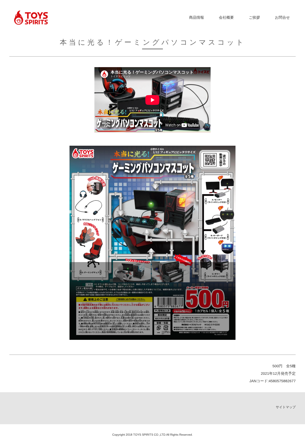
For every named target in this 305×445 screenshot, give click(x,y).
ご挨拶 (254, 17)
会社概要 (226, 17)
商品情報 (196, 17)
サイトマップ (286, 407)
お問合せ (282, 17)
